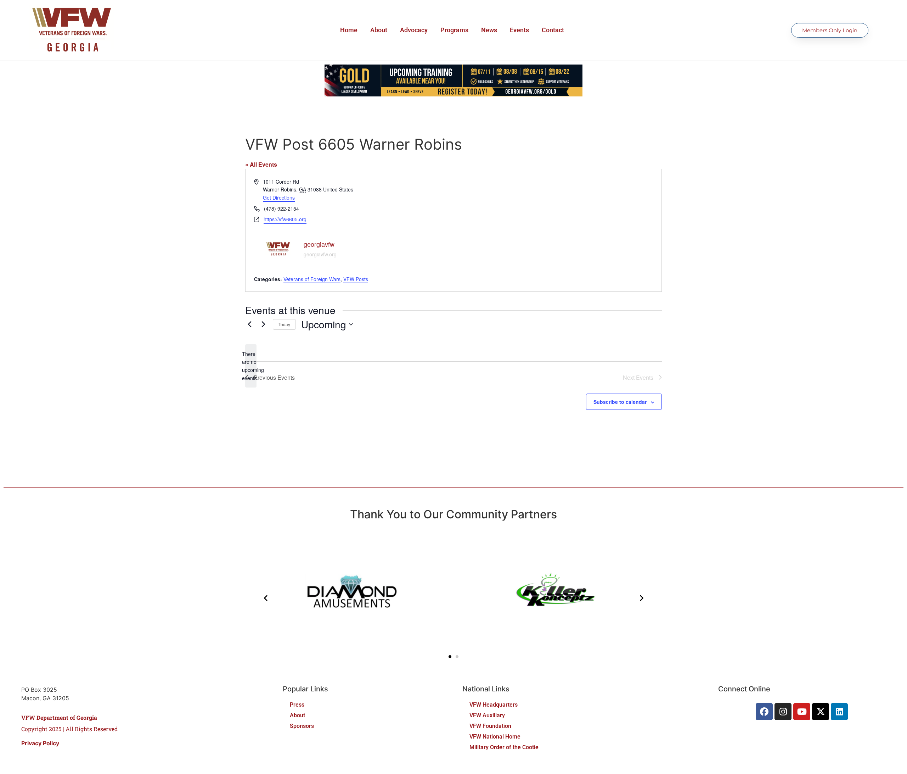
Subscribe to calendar (620, 401)
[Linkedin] (839, 711)
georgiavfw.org (320, 254)
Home (348, 30)
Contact (553, 30)
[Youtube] (801, 711)
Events (519, 30)
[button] (450, 656)
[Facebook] (764, 711)
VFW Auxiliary (487, 715)
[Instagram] (782, 711)
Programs (454, 30)
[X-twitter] (820, 711)
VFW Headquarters (493, 704)
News (489, 30)
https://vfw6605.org (285, 219)
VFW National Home (494, 736)
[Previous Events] (249, 324)
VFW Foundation (490, 726)
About (378, 30)
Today (284, 324)
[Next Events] (263, 324)
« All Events (261, 164)
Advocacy (414, 30)
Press (297, 704)
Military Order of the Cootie (504, 747)
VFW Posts (355, 279)
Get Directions (279, 197)
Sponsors (302, 726)
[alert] (251, 366)
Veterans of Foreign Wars (311, 279)
